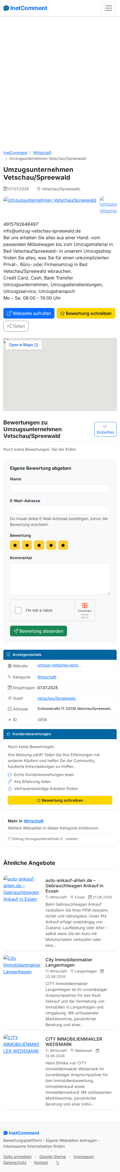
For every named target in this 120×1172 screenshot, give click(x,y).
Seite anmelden (17, 1156)
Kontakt (41, 1162)
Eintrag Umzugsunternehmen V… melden (45, 839)
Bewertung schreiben (89, 313)
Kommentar (21, 557)
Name (15, 478)
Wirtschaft (42, 152)
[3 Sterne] (39, 545)
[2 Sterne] (27, 545)
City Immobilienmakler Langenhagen (68, 962)
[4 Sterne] (51, 545)
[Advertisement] (60, 83)
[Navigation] (109, 8)
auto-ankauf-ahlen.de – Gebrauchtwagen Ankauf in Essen (74, 885)
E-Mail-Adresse (25, 500)
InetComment (28, 7)
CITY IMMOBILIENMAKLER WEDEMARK (73, 1041)
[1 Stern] (15, 545)
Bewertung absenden (41, 631)
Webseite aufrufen (32, 313)
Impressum (84, 1156)
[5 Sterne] (63, 545)
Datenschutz (15, 1162)
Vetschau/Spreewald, (56, 698)
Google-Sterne (52, 1156)
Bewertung (20, 535)
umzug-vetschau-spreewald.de (59, 665)
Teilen (19, 326)
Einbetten (105, 432)
